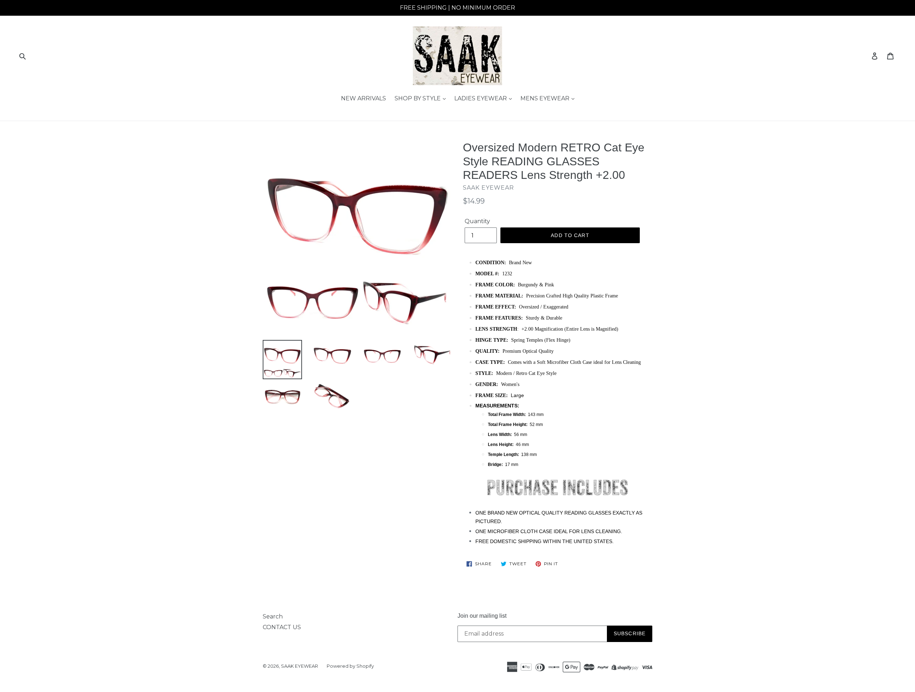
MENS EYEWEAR (545, 98)
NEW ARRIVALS (363, 98)
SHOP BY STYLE (418, 98)
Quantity (477, 221)
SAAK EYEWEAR (299, 666)
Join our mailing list (482, 616)
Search (273, 616)
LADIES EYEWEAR (481, 98)
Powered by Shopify (350, 666)
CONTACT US (282, 627)
